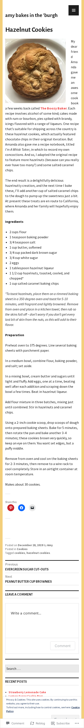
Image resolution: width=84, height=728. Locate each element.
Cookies (22, 549)
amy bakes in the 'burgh (31, 15)
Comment (63, 646)
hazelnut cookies (38, 553)
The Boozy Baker (53, 108)
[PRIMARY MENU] (73, 10)
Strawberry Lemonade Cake (27, 692)
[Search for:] (42, 669)
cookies (19, 553)
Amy (50, 545)
